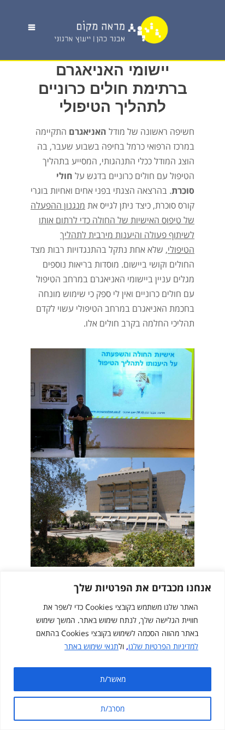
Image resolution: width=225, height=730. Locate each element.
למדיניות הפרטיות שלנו (163, 646)
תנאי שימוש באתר (91, 646)
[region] (112, 650)
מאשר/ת (113, 679)
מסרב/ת (112, 708)
